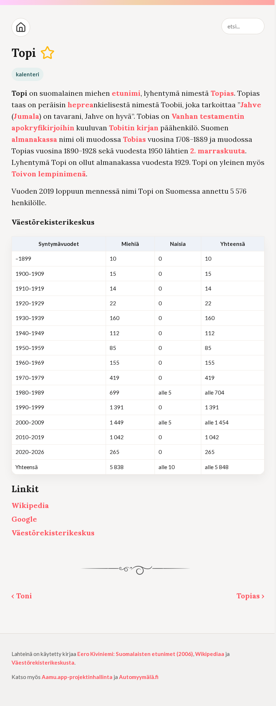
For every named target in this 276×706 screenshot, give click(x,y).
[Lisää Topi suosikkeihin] (47, 53)
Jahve (250, 104)
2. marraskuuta (217, 150)
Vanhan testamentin (207, 116)
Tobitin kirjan (133, 127)
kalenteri (27, 74)
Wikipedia (30, 505)
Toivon (24, 173)
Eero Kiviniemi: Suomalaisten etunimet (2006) (135, 654)
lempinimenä (62, 173)
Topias (222, 93)
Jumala (26, 116)
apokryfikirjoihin (43, 127)
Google (24, 518)
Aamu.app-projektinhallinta (77, 677)
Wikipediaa (209, 654)
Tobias (134, 139)
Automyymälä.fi (138, 677)
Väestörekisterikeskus (53, 532)
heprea (80, 104)
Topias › (250, 595)
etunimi (126, 93)
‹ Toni (22, 595)
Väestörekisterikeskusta (43, 662)
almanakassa (34, 139)
